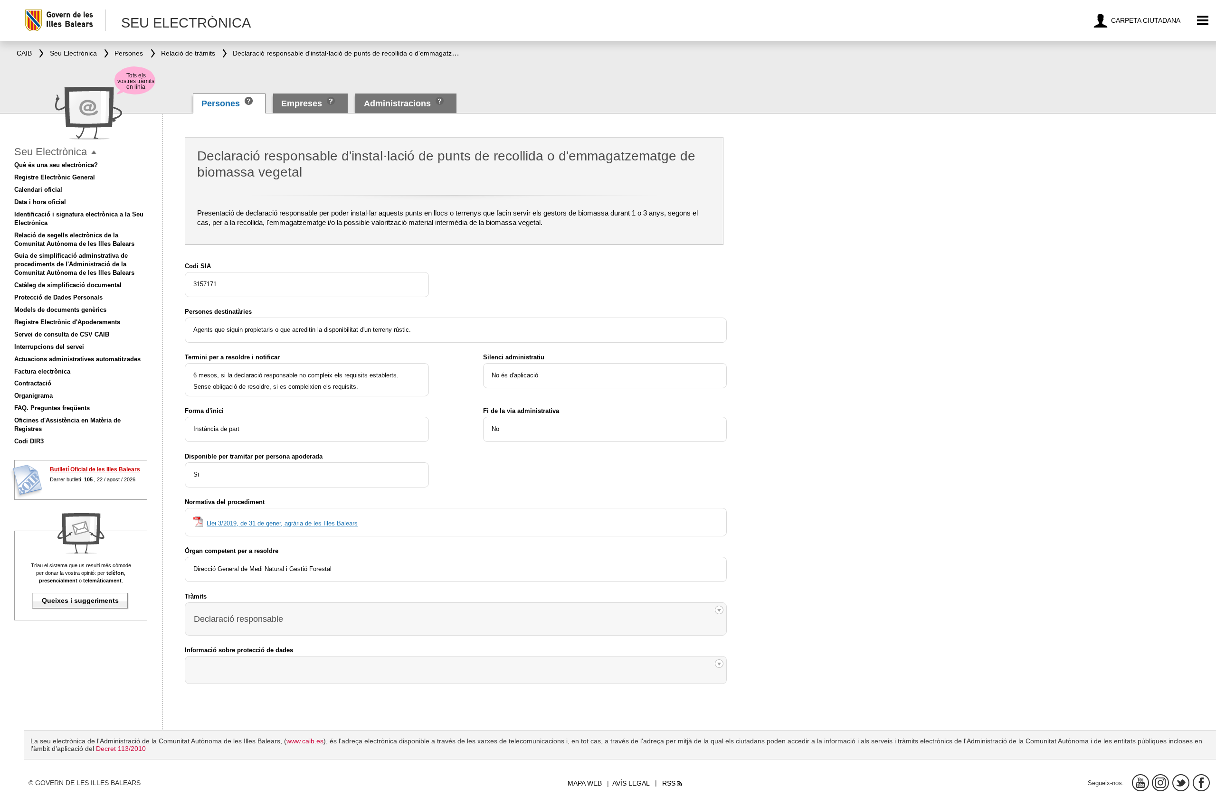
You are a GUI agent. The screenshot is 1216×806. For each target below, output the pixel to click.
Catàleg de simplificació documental (68, 285)
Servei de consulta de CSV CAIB (61, 334)
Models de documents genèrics (60, 309)
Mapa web (585, 783)
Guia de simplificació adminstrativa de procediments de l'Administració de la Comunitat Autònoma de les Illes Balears (74, 264)
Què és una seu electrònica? (56, 165)
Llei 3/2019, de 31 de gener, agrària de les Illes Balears (282, 523)
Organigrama (33, 395)
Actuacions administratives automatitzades (77, 359)
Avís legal (631, 783)
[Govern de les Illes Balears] (65, 20)
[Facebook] (1201, 782)
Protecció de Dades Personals (58, 297)
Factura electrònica (42, 371)
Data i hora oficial (40, 202)
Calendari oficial (38, 189)
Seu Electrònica (50, 152)
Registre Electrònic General (54, 177)
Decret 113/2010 (121, 748)
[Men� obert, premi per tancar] (94, 153)
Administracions (397, 103)
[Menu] (1203, 21)
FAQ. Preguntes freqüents (52, 408)
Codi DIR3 (29, 441)
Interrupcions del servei (49, 346)
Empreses (301, 103)
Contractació (32, 383)
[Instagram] (1160, 782)
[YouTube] (1140, 782)
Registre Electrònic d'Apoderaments (67, 322)
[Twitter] (1180, 782)
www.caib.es (304, 741)
